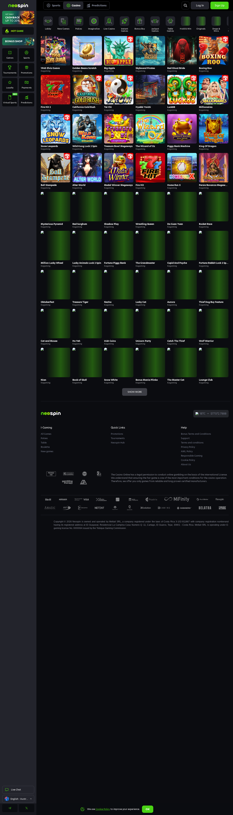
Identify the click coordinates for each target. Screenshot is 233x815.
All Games (46, 433)
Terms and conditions (192, 442)
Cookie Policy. (103, 809)
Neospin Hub (118, 442)
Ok (148, 809)
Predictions (99, 5)
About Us (186, 464)
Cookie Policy (188, 460)
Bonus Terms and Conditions (196, 433)
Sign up (219, 5)
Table (44, 442)
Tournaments (118, 438)
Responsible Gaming (191, 455)
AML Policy (187, 451)
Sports (56, 5)
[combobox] (18, 799)
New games (47, 451)
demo (55, 55)
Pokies (44, 438)
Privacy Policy (188, 447)
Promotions (117, 433)
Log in (200, 5)
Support (185, 438)
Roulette (45, 447)
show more (135, 391)
